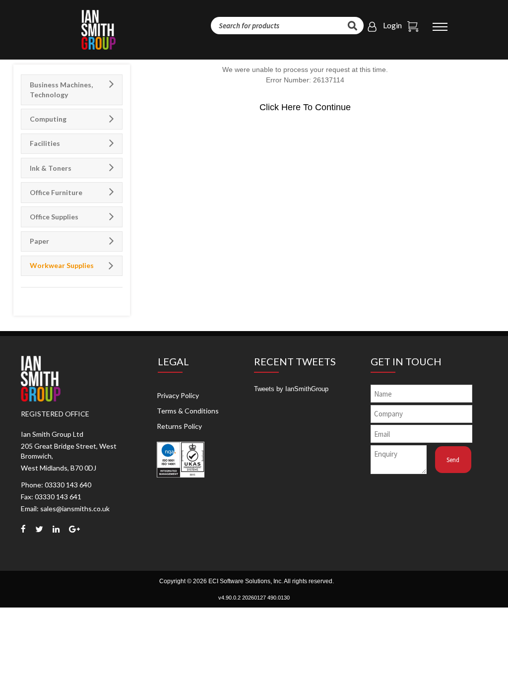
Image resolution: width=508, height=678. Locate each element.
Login (392, 25)
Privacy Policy (178, 395)
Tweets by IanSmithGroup (291, 389)
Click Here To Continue (305, 107)
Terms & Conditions (188, 411)
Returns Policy (179, 426)
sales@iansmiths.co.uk (75, 508)
